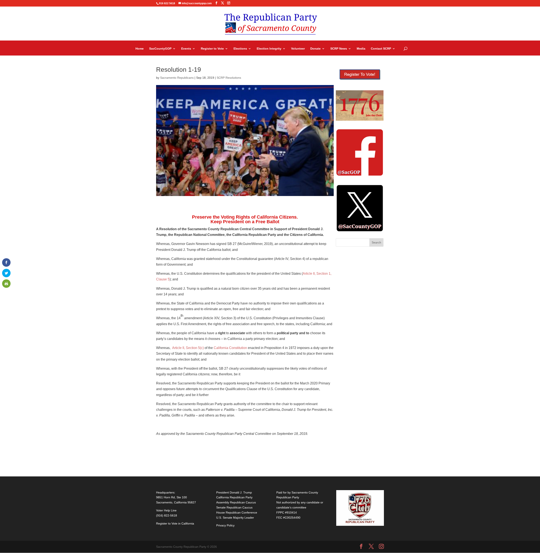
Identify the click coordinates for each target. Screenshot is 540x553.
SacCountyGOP (160, 48)
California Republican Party (234, 497)
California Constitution (230, 348)
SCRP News (338, 48)
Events (186, 48)
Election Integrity (269, 48)
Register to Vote (212, 48)
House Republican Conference (236, 512)
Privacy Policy (225, 525)
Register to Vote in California (175, 523)
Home (139, 48)
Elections (240, 48)
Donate (315, 48)
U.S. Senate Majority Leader (235, 517)
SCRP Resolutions (229, 77)
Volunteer (298, 48)
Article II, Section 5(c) (188, 348)
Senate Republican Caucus (234, 507)
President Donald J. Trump (234, 492)
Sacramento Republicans (177, 77)
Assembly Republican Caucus (236, 502)
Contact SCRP (381, 48)
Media (361, 48)
